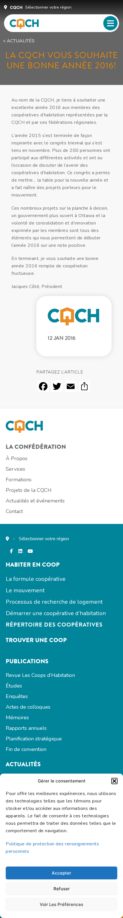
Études (14, 685)
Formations (18, 479)
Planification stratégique (34, 738)
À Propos (16, 458)
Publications (27, 661)
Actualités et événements (35, 500)
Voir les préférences (61, 904)
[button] (114, 781)
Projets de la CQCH (28, 490)
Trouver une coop (36, 640)
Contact (14, 511)
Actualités (23, 764)
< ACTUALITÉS (19, 41)
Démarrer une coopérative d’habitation (56, 613)
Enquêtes (17, 696)
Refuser (61, 888)
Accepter (61, 873)
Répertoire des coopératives (54, 625)
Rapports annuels (26, 728)
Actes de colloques (28, 707)
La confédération (36, 447)
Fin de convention (26, 749)
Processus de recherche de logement (54, 602)
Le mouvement (25, 590)
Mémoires (17, 717)
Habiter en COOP (33, 565)
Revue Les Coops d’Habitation (40, 675)
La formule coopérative (36, 579)
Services (15, 469)
